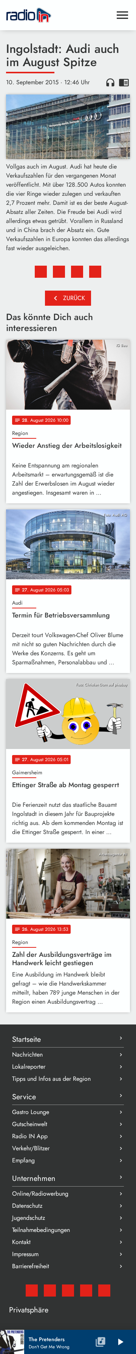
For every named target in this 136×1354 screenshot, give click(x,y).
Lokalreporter (28, 1066)
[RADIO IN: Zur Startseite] (59, 15)
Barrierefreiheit (30, 1266)
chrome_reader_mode (124, 82)
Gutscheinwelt (29, 1124)
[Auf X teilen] (59, 272)
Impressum (25, 1254)
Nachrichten (27, 1054)
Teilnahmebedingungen (41, 1230)
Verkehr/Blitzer (30, 1148)
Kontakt (21, 1242)
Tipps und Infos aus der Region (51, 1078)
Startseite (26, 1039)
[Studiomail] (32, 1290)
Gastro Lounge (30, 1112)
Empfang (23, 1160)
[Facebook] (50, 1290)
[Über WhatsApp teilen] (77, 272)
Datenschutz (27, 1205)
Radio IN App (30, 1136)
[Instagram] (68, 1290)
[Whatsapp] (86, 1290)
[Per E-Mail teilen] (95, 272)
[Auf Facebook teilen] (41, 272)
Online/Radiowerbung (40, 1193)
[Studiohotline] (104, 1290)
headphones (110, 82)
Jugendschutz (28, 1217)
